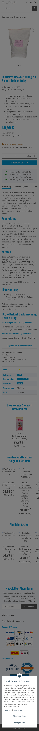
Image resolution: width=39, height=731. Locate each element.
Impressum (7, 710)
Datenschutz (18, 710)
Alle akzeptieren (19, 716)
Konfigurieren (19, 723)
